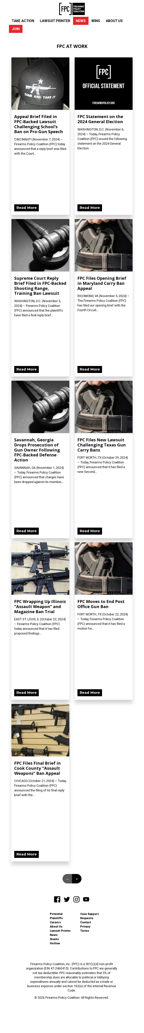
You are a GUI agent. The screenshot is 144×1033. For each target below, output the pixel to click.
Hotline (55, 943)
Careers (55, 922)
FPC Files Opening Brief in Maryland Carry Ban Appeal (101, 283)
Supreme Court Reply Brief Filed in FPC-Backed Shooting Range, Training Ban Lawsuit (40, 285)
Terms (84, 930)
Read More (26, 208)
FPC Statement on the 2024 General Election (100, 119)
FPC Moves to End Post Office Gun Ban (101, 603)
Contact (85, 922)
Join (16, 29)
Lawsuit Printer (55, 21)
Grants (54, 939)
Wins (95, 21)
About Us (114, 21)
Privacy (85, 926)
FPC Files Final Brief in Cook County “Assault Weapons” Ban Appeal (37, 768)
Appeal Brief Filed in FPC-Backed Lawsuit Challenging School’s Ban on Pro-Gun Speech (38, 124)
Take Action (23, 21)
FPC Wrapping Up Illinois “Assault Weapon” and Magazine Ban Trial (40, 606)
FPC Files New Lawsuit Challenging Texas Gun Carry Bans (101, 445)
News (81, 21)
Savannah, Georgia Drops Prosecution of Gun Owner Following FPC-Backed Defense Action (37, 450)
